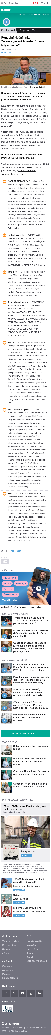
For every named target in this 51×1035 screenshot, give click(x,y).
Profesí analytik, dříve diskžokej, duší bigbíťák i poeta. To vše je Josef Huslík (31, 633)
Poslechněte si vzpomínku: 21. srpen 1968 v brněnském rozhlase (30, 717)
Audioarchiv (34, 15)
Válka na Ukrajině (10, 941)
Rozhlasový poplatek (37, 961)
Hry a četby (9, 578)
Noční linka (6, 52)
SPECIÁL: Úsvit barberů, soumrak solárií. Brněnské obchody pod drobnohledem (28, 692)
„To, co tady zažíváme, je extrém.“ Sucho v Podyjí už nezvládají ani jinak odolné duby (30, 705)
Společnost (8, 30)
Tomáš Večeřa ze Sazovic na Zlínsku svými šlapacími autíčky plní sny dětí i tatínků (30, 620)
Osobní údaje (18, 1028)
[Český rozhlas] (9, 3)
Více (36, 30)
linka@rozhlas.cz (34, 167)
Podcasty (7, 974)
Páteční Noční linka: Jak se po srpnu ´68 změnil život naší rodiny (29, 761)
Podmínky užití (32, 1028)
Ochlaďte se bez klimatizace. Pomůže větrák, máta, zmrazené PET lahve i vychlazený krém (31, 667)
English (44, 1028)
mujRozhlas (7, 570)
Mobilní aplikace (10, 978)
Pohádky (20, 583)
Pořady (7, 589)
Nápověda (31, 945)
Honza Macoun (15, 551)
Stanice (6, 949)
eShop (5, 953)
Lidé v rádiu (32, 949)
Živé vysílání (9, 594)
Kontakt (30, 957)
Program (22, 15)
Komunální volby (10, 945)
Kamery (46, 15)
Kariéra (30, 953)
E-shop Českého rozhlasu (18, 800)
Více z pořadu (10, 742)
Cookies (5, 1028)
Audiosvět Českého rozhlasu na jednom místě (21, 607)
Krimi (6, 583)
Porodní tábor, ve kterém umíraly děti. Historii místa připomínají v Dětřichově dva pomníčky (31, 680)
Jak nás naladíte (34, 941)
